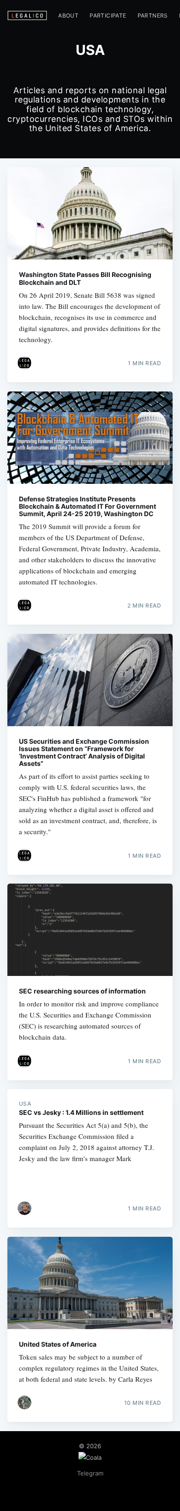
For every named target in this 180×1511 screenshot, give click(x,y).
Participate (108, 15)
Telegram (90, 1473)
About (68, 15)
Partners (153, 15)
